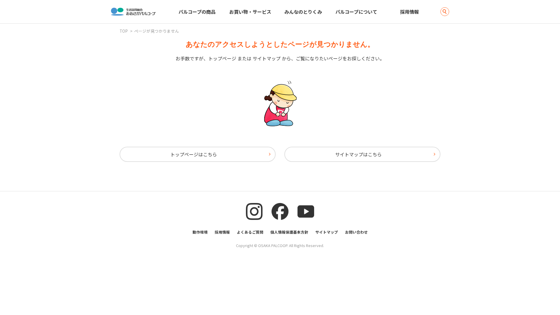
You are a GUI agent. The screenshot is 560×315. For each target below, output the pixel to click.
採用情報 (409, 11)
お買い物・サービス (250, 11)
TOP (124, 31)
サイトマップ (326, 232)
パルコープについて (356, 11)
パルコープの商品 (197, 11)
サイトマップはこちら (358, 154)
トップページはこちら (193, 154)
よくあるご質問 (250, 232)
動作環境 (200, 232)
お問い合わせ (356, 232)
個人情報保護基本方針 (289, 232)
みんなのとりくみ (303, 11)
